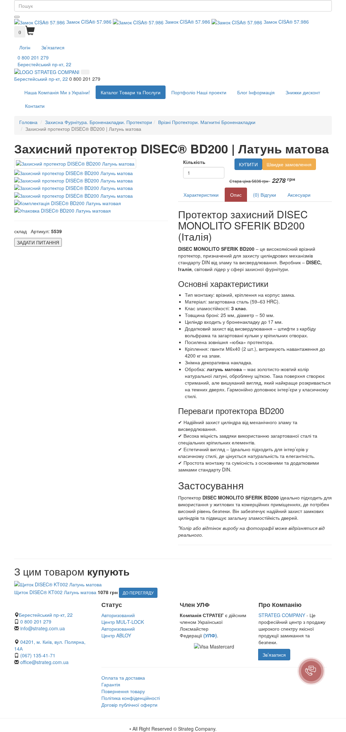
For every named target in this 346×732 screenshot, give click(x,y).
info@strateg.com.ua (42, 628)
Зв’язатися (53, 47)
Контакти (35, 105)
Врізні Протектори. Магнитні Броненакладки (206, 122)
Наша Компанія (57, 92)
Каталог (130, 92)
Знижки (303, 92)
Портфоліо (198, 92)
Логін (24, 47)
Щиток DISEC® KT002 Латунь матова (55, 592)
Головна (28, 122)
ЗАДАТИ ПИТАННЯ (38, 242)
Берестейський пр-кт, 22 (44, 64)
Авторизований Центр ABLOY (118, 632)
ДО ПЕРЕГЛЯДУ (138, 592)
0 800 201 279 (33, 57)
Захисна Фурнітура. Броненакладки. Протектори (98, 122)
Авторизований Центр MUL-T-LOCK (122, 618)
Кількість (194, 161)
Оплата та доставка (123, 677)
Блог (256, 92)
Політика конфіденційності (130, 697)
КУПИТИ (248, 164)
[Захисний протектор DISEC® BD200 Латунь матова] (75, 163)
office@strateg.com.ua (44, 662)
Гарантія (110, 684)
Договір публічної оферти (129, 704)
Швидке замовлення (289, 164)
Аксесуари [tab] (299, 194)
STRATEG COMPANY (281, 615)
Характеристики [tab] (201, 194)
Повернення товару (123, 691)
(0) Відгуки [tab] (264, 194)
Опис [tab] (236, 194)
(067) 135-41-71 (37, 655)
